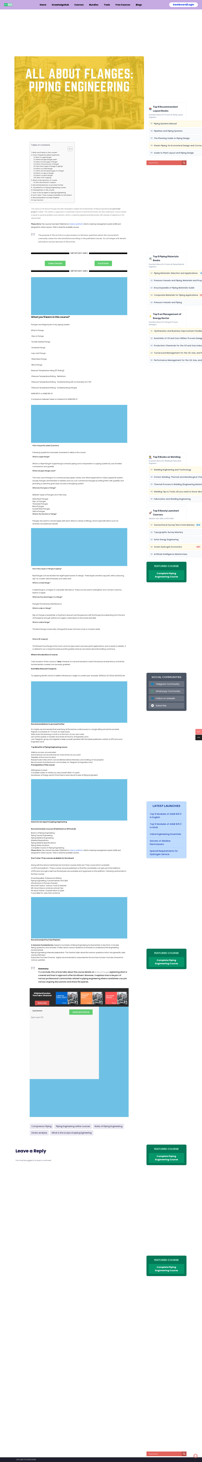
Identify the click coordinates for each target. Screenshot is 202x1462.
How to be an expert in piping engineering (49, 193)
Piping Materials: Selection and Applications (176, 273)
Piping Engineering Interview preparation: (48, 952)
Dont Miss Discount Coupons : (46, 182)
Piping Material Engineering (42, 838)
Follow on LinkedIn (165, 698)
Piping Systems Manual (165, 123)
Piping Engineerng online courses (73, 1126)
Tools (107, 4)
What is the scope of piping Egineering (72, 1132)
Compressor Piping (41, 1126)
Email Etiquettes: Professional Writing (46, 878)
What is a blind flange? (44, 175)
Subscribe (161, 705)
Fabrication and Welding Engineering (172, 499)
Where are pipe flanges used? (46, 159)
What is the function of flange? (47, 164)
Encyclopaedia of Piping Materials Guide (174, 287)
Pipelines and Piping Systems (168, 131)
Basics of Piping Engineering (43, 833)
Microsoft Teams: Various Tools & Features (49, 885)
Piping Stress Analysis (40, 845)
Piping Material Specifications (43, 843)
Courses (79, 4)
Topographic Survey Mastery (168, 532)
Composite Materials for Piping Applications (176, 295)
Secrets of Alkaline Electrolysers (160, 842)
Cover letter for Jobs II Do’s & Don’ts (45, 893)
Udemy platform (76, 224)
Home (43, 4)
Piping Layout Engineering (41, 835)
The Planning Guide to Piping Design (172, 138)
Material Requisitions (40, 840)
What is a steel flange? (44, 169)
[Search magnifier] (184, 162)
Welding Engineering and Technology (172, 469)
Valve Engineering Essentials (165, 834)
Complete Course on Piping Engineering (47, 848)
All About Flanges (49, 209)
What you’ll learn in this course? (44, 152)
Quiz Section (38, 200)
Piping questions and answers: (44, 947)
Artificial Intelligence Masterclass (170, 554)
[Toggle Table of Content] (69, 149)
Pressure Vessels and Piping (168, 302)
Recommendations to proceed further (48, 185)
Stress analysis (39, 1132)
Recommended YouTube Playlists (46, 198)
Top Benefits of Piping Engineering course (49, 188)
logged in (30, 1160)
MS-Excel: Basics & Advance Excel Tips (47, 888)
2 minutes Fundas (39, 945)
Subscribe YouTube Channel (43, 957)
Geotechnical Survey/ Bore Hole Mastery (174, 525)
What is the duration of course (45, 180)
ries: (52, 945)
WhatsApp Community (168, 691)
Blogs (139, 4)
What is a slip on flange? (45, 173)
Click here (59, 775)
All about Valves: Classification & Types (47, 890)
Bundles (93, 4)
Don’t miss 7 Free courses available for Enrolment (52, 195)
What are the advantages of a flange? (50, 171)
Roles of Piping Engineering (108, 1126)
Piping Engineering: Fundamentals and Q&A (49, 880)
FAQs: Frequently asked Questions (46, 155)
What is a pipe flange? (44, 157)
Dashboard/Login (183, 4)
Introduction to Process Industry (44, 883)
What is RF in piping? (44, 178)
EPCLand (71, 829)
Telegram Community (167, 684)
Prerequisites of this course (43, 190)
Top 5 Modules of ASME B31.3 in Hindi (165, 825)
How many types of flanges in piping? (49, 166)
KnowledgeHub (60, 4)
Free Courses (123, 4)
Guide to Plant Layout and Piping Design (174, 152)
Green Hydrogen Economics (168, 546)
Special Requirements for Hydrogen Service (164, 852)
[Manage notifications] (195, 1456)
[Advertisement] (79, 30)
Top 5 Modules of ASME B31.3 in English (165, 815)
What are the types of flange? (46, 162)
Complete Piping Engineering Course (166, 575)
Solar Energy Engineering (166, 539)
